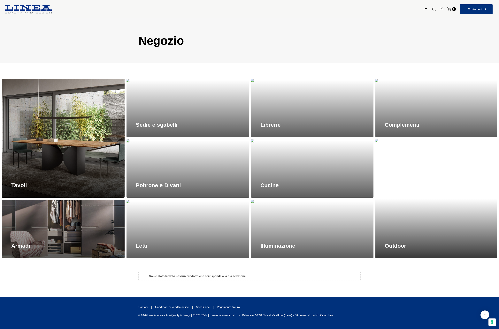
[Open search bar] (434, 9)
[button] (451, 9)
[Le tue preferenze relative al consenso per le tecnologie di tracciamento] (492, 322)
